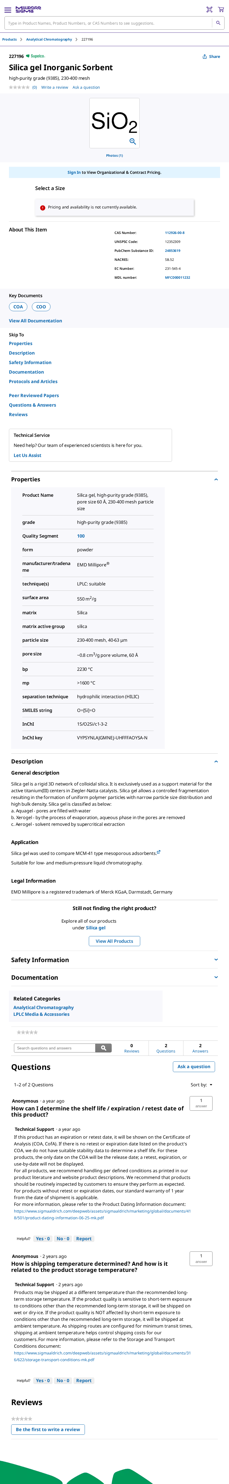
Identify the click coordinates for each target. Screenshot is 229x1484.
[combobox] (114, 22)
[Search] (218, 22)
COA (18, 307)
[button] (201, 1103)
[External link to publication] (158, 852)
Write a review (54, 87)
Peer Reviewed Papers (34, 395)
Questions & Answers (32, 405)
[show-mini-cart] (221, 9)
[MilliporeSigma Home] (28, 9)
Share (214, 56)
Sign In (74, 172)
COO (41, 307)
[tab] (14, 39)
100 (81, 536)
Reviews (18, 414)
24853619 (172, 250)
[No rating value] (20, 87)
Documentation (26, 372)
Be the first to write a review (50, 1430)
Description (22, 353)
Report (84, 1239)
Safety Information (30, 362)
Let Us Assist (27, 455)
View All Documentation (35, 320)
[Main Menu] (7, 9)
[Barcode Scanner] (209, 9)
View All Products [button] (114, 941)
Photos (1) (114, 155)
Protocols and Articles (33, 381)
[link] (27, 1032)
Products (9, 39)
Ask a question (86, 87)
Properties (20, 343)
